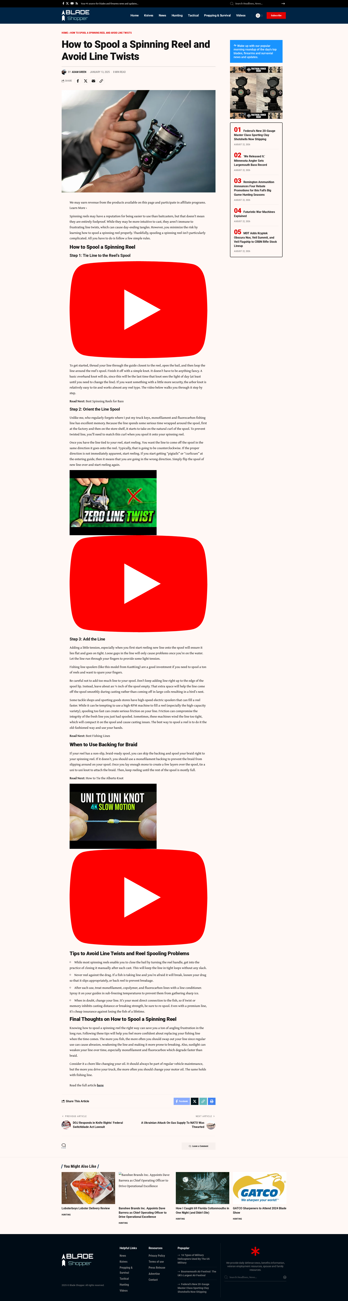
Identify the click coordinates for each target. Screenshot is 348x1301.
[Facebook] (63, 3)
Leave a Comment (200, 1146)
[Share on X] (85, 81)
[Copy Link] (101, 81)
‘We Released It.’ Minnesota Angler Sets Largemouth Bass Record (250, 160)
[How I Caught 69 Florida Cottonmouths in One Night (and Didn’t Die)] (202, 1188)
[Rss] (76, 3)
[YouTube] (72, 3)
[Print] (212, 1101)
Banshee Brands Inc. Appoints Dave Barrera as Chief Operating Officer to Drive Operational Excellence (143, 1212)
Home (65, 32)
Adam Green (79, 72)
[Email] (93, 81)
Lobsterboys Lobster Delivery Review (86, 1208)
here (100, 1085)
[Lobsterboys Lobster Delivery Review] (88, 1188)
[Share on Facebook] (77, 81)
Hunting (66, 1214)
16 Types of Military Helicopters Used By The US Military (194, 1259)
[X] (67, 3)
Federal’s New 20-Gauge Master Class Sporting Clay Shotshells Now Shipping (254, 135)
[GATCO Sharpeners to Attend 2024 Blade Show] (259, 1188)
